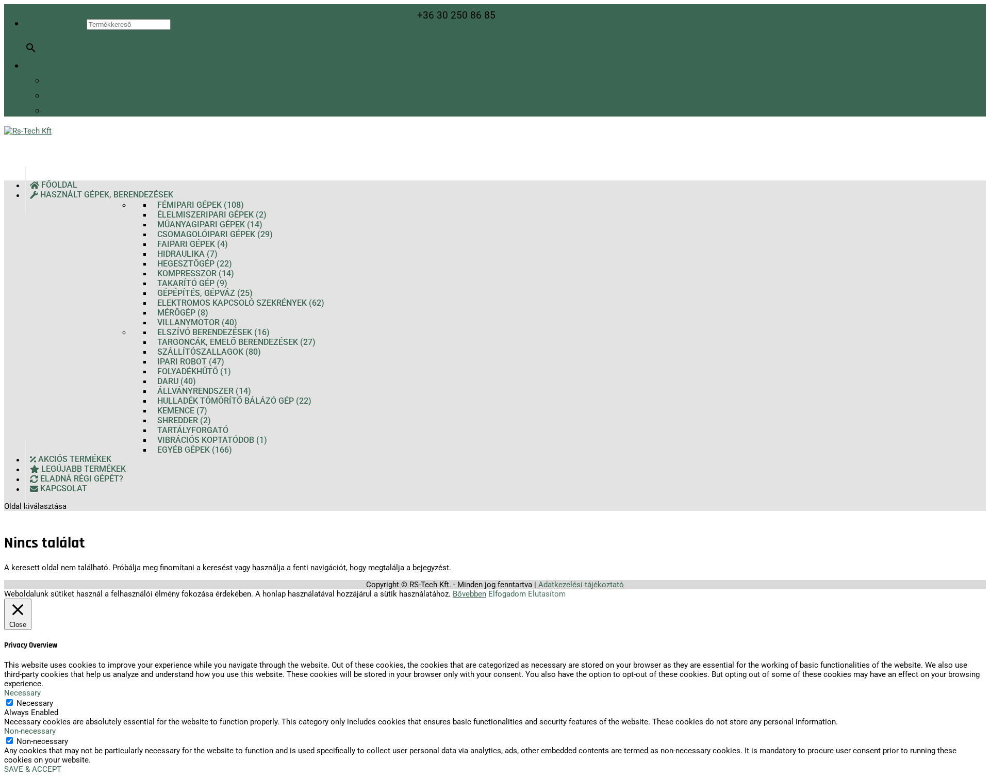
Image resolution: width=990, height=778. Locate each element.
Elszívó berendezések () (213, 332)
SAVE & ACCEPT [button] (32, 769)
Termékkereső (56, 23)
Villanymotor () (197, 322)
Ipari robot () (190, 362)
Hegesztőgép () (194, 264)
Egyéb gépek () (194, 450)
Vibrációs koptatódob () (212, 440)
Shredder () (184, 420)
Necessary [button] (22, 693)
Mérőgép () (182, 313)
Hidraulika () (187, 254)
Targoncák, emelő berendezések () (236, 342)
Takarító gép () (192, 283)
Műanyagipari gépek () (209, 224)
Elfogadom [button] (507, 594)
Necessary (34, 703)
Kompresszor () (195, 273)
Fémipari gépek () (200, 205)
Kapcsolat (62, 489)
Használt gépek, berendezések (105, 195)
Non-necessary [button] (30, 731)
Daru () (176, 381)
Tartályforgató (192, 430)
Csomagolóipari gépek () (215, 234)
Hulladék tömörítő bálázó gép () (234, 401)
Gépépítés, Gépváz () (205, 293)
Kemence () (182, 411)
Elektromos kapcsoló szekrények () (240, 303)
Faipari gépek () (192, 244)
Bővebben (469, 594)
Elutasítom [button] (547, 594)
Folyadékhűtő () (194, 371)
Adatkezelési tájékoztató (581, 584)
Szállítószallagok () (209, 352)
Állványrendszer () (204, 391)
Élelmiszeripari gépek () (212, 215)
